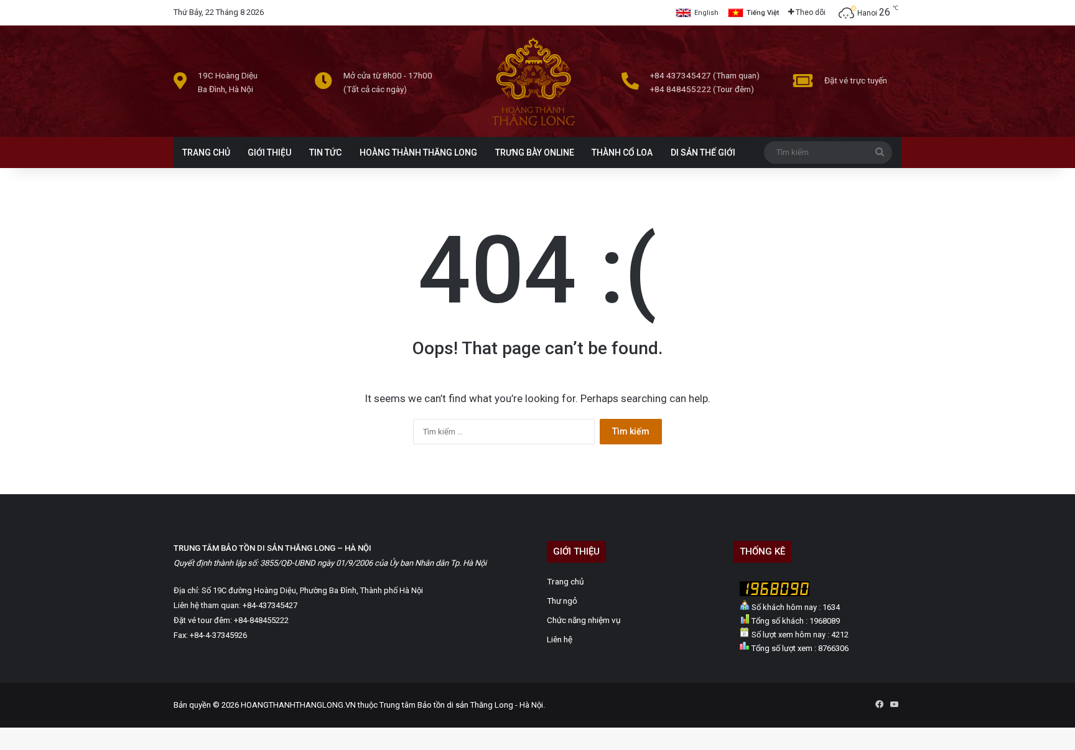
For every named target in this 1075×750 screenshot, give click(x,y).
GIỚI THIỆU (269, 152)
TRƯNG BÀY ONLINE (534, 152)
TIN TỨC (325, 152)
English (706, 13)
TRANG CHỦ (206, 152)
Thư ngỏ (562, 601)
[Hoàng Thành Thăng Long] (533, 125)
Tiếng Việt (763, 13)
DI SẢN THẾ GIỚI (703, 152)
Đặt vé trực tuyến (855, 80)
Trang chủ (565, 581)
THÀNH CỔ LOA (622, 152)
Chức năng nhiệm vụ (584, 620)
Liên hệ (559, 639)
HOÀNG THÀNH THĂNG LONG (418, 152)
